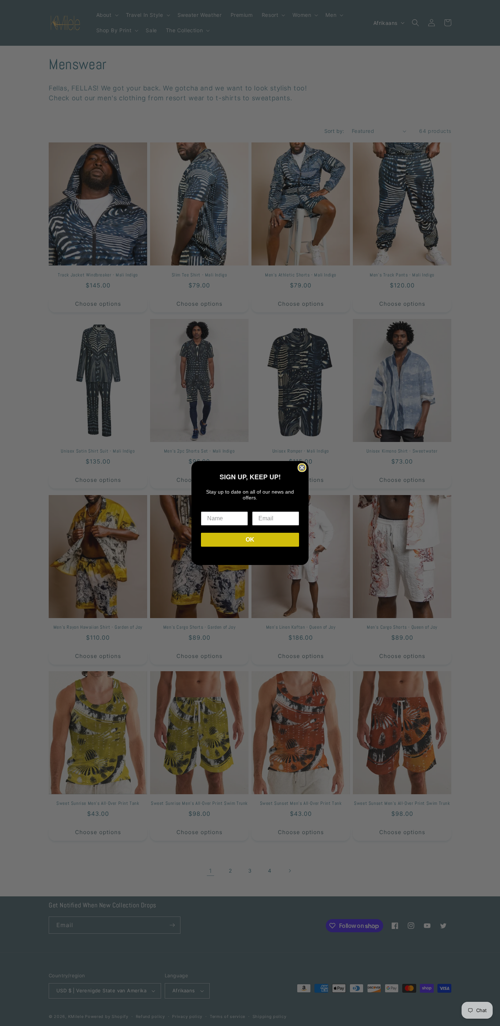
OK (250, 539)
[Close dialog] (302, 467)
